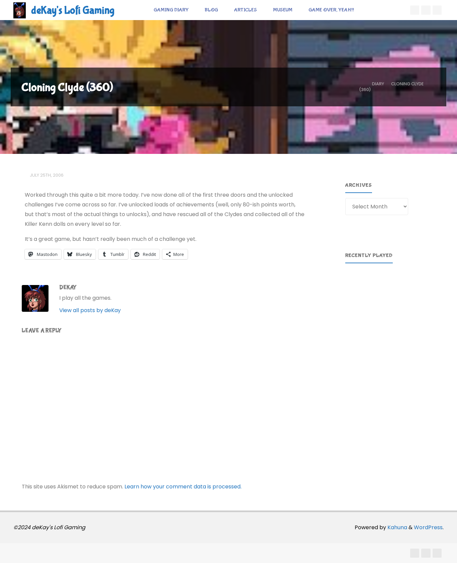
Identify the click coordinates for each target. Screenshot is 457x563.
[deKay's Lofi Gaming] (19, 10)
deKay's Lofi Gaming (72, 10)
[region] (391, 299)
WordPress (428, 527)
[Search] (369, 10)
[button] (355, 299)
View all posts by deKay (90, 310)
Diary (378, 84)
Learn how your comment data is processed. (183, 486)
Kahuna (396, 527)
